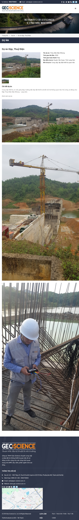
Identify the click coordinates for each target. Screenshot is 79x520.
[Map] (22, 498)
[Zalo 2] (76, 2)
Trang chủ (5, 35)
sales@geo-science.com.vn (34, 2)
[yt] (68, 2)
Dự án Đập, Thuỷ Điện (24, 35)
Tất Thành (20, 518)
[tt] (66, 2)
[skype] (71, 2)
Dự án (13, 35)
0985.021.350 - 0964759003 (20, 478)
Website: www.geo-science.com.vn (14, 483)
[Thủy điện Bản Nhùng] (21, 65)
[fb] (61, 2)
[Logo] (16, 8)
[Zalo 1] (73, 2)
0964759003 (13, 2)
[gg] (64, 2)
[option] (39, 23)
